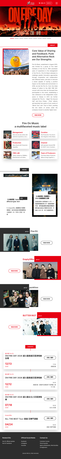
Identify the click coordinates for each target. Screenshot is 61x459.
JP (44, 3)
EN (42, 3)
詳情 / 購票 (50, 357)
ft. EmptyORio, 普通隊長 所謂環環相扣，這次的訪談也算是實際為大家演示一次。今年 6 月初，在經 (16, 211)
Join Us (49, 3)
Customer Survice (44, 441)
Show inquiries (44, 443)
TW (39, 3)
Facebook (23, 441)
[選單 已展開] (56, 3)
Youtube (23, 445)
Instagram (24, 443)
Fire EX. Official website (8, 441)
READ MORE (38, 115)
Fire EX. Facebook (7, 443)
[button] (12, 38)
